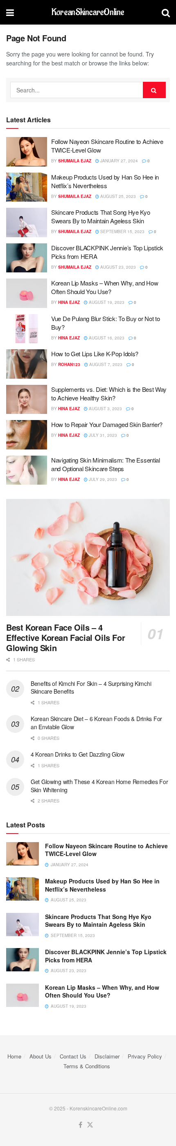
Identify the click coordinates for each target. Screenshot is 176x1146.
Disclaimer (107, 1056)
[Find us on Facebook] (80, 1125)
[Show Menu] (10, 12)
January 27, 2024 (118, 161)
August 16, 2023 (106, 338)
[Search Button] (166, 12)
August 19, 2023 (106, 302)
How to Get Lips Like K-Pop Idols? (94, 353)
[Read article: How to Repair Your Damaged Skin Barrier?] (26, 434)
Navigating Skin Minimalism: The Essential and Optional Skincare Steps (105, 464)
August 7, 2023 (105, 364)
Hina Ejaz (69, 302)
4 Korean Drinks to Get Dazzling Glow (77, 754)
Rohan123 (69, 364)
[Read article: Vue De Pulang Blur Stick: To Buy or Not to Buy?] (26, 329)
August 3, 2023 (105, 408)
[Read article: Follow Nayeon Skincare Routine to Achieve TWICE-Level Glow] (26, 151)
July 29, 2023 (102, 479)
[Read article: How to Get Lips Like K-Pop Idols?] (26, 364)
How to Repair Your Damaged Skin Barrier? (106, 424)
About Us (40, 1056)
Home (14, 1056)
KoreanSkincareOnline (88, 12)
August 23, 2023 (117, 267)
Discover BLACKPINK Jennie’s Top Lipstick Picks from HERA (106, 956)
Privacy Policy (145, 1056)
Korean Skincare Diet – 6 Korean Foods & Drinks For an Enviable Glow (96, 723)
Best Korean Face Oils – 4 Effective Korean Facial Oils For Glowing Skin (65, 637)
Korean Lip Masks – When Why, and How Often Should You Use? (104, 287)
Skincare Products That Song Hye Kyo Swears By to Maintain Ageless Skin (100, 216)
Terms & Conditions (86, 1066)
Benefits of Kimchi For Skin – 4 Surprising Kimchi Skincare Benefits (91, 687)
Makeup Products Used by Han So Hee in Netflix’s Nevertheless (105, 181)
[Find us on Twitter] (90, 1125)
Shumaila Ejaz (74, 161)
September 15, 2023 (121, 231)
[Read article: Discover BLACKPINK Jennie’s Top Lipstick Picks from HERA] (26, 258)
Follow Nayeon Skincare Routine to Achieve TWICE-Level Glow (106, 850)
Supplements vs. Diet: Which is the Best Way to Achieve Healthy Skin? (109, 393)
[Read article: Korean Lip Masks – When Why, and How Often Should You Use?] (26, 293)
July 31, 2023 (102, 435)
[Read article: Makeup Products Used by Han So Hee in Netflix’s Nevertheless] (26, 187)
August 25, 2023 (117, 196)
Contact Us (73, 1056)
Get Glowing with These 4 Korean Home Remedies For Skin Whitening (99, 785)
